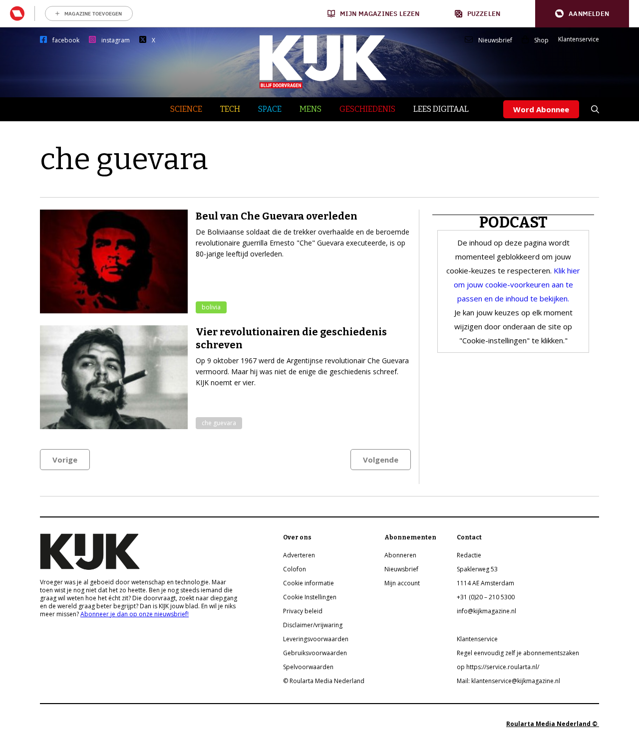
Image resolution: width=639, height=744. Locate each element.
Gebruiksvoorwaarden (315, 653)
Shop (541, 40)
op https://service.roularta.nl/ (498, 667)
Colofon (294, 569)
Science (186, 109)
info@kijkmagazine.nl (486, 611)
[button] (582, 13)
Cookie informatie (308, 583)
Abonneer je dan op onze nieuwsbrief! (134, 614)
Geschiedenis (367, 109)
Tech (230, 109)
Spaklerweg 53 (477, 569)
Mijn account (402, 583)
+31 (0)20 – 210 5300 (486, 597)
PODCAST (513, 223)
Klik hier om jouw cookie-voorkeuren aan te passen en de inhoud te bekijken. (517, 284)
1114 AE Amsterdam (485, 583)
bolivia (211, 307)
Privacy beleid (302, 611)
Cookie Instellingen (309, 597)
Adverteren (299, 555)
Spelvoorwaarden (308, 667)
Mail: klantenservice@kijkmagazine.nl (508, 681)
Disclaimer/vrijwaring (312, 625)
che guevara (219, 423)
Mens (310, 109)
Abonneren (400, 555)
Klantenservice (578, 39)
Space (270, 109)
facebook (65, 40)
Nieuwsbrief (495, 40)
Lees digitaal (441, 109)
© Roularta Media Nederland (323, 681)
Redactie (469, 555)
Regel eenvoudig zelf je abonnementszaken (518, 653)
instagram (115, 40)
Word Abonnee (541, 109)
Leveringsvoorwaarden (315, 639)
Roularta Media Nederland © (552, 724)
